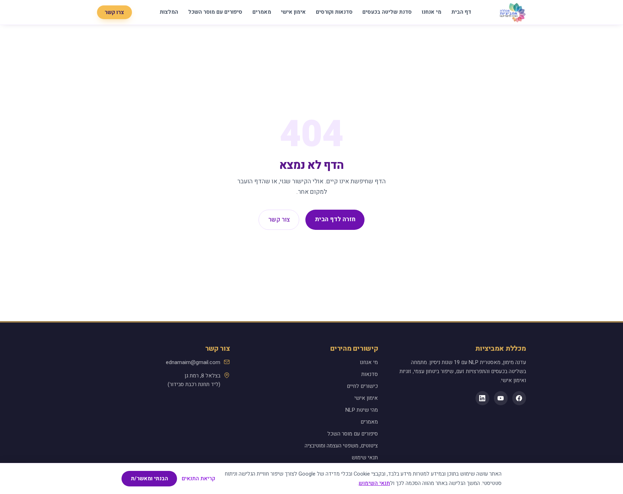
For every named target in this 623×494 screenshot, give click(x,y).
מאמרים (261, 12)
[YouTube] (501, 398)
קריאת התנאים (198, 478)
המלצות (169, 12)
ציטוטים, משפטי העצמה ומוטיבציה (341, 446)
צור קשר (279, 219)
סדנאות (369, 374)
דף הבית (461, 12)
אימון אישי (293, 12)
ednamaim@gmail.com (193, 362)
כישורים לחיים (362, 386)
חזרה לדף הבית (335, 219)
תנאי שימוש (365, 458)
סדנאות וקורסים (334, 12)
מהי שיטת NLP (361, 410)
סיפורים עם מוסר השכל (215, 12)
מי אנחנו (431, 12)
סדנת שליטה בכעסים (387, 12)
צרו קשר (114, 12)
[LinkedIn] (482, 398)
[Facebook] (519, 398)
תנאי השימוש (374, 483)
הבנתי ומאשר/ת (149, 478)
